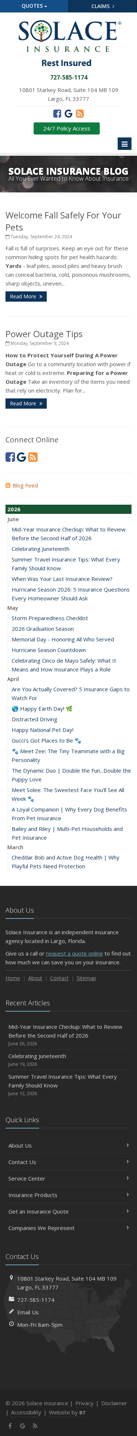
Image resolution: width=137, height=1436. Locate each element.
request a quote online (74, 953)
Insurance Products (32, 1194)
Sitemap (86, 978)
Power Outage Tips (44, 334)
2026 (13, 509)
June (13, 519)
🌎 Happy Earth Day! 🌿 (42, 708)
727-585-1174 (35, 1299)
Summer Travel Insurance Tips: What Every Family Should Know (62, 1085)
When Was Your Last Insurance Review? (62, 578)
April (13, 678)
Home (12, 978)
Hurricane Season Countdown (49, 649)
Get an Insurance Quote (38, 1211)
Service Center (26, 1178)
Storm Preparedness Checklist (50, 618)
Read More (24, 296)
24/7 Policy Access (66, 128)
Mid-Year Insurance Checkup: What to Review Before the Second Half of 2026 (65, 1035)
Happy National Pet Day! (42, 729)
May (12, 607)
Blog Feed (25, 485)
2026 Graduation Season (43, 628)
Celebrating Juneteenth (40, 548)
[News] (80, 113)
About (35, 978)
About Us (20, 1145)
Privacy (84, 1403)
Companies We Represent (41, 1227)
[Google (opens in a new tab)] (68, 113)
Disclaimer (114, 1403)
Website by (67, 1412)
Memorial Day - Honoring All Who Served (63, 639)
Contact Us (22, 1162)
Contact (59, 978)
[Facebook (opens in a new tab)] (57, 113)
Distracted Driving (34, 719)
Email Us (28, 1312)
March (15, 847)
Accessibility (26, 1412)
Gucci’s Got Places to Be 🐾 (46, 740)
